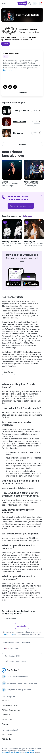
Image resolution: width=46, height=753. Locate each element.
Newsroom (7, 719)
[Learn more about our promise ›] (10, 670)
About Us (6, 701)
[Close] (41, 195)
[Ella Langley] (34, 232)
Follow (5, 44)
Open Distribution (9, 705)
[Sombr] (12, 173)
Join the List (22, 626)
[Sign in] (35, 3)
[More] (40, 10)
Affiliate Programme (11, 710)
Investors (6, 715)
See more (22, 144)
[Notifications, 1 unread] (40, 3)
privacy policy (9, 634)
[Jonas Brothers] (34, 173)
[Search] (29, 3)
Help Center (7, 734)
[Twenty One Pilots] (12, 232)
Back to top (8, 372)
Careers (5, 724)
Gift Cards (6, 739)
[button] (8, 3)
